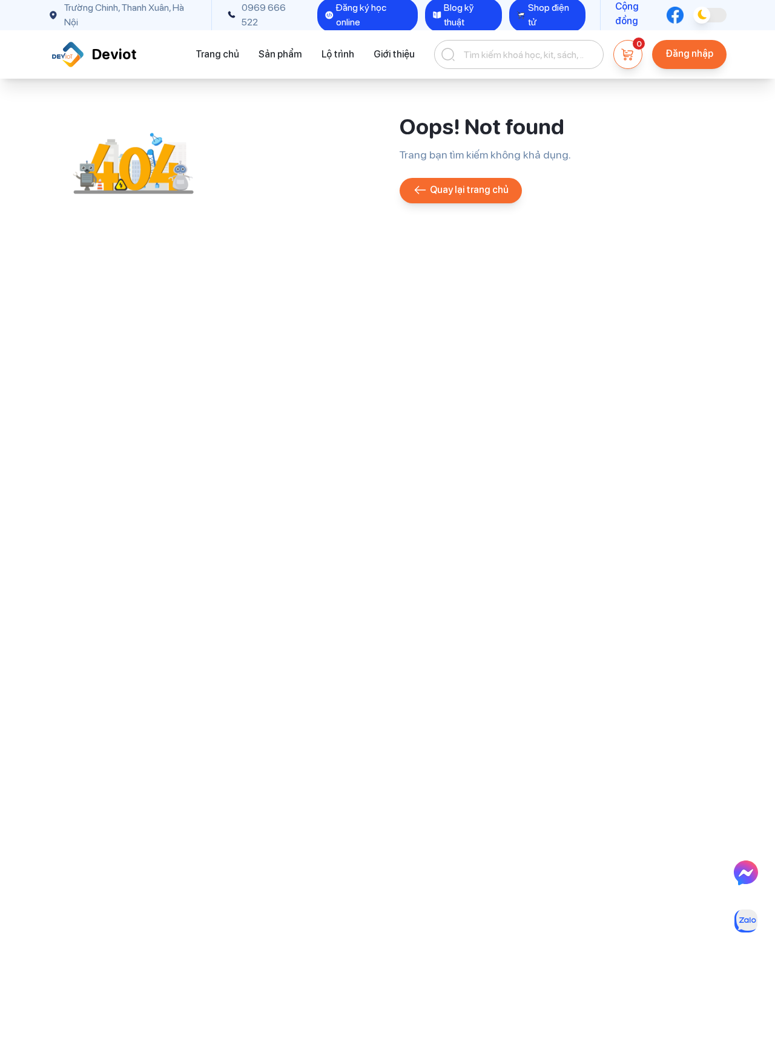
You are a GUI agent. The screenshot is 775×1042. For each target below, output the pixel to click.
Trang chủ (217, 54)
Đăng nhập (689, 53)
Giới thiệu (394, 54)
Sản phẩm (280, 54)
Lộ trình (338, 54)
